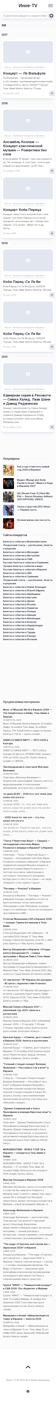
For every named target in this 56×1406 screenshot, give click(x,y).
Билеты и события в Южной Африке (24, 590)
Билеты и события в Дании (19, 601)
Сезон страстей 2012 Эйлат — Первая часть (34, 508)
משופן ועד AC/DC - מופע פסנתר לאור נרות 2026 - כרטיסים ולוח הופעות (27, 796)
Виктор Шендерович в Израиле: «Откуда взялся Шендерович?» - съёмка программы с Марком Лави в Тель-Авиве (26, 953)
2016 (5, 103)
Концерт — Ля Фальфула (24, 73)
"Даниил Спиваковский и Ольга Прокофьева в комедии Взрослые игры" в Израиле (27, 1112)
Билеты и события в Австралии (21, 555)
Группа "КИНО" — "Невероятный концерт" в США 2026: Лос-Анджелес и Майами (27, 1287)
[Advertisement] (28, 669)
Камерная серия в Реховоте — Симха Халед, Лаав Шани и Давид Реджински (27, 399)
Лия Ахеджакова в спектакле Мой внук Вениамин (25, 769)
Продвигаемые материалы (21, 701)
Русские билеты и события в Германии (25, 562)
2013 (4, 356)
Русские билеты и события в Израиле (25, 569)
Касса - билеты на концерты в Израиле (24, 67)
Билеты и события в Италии (19, 604)
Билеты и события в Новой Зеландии (24, 587)
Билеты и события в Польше (19, 611)
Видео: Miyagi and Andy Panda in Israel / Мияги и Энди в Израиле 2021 (35, 482)
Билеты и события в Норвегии (20, 608)
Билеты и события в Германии (20, 576)
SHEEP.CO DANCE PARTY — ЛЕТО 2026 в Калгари (25, 742)
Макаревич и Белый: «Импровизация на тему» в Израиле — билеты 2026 (26, 1317)
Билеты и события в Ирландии (21, 552)
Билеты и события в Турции (19, 632)
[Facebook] (28, 1391)
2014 (5, 243)
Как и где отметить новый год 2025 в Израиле (33, 468)
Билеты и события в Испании (20, 639)
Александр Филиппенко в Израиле (23, 1210)
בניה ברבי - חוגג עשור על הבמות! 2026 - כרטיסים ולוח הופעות (23, 819)
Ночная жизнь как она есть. (34, 519)
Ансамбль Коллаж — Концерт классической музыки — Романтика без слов (25, 148)
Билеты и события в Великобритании (25, 541)
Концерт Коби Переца (22, 210)
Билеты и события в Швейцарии (21, 594)
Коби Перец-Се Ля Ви (21, 282)
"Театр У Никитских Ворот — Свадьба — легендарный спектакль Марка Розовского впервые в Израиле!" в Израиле (28, 844)
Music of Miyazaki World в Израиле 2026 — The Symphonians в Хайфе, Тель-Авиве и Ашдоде (27, 713)
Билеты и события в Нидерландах (23, 625)
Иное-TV (28, 5)
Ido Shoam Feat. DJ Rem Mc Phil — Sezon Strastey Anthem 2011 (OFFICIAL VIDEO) (35, 496)
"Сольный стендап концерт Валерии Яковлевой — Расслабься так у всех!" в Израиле (26, 1067)
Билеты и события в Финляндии (21, 618)
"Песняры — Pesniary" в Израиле (22, 888)
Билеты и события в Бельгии (19, 622)
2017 (4, 34)
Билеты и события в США (17, 559)
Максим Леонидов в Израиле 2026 (23, 1179)
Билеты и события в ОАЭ (17, 573)
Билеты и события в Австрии (20, 597)
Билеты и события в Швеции (19, 615)
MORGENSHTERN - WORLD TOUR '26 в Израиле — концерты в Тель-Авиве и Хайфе (24, 1153)
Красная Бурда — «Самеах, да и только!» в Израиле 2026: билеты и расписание (27, 1039)
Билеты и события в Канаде (19, 636)
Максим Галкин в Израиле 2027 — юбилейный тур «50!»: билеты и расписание (22, 1010)
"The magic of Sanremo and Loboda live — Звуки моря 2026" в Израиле (26, 1246)
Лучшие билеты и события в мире (23, 566)
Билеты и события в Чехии (18, 629)
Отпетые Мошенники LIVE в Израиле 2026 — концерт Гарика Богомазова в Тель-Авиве (27, 922)
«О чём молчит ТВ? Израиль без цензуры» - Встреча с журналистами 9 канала (27, 981)
